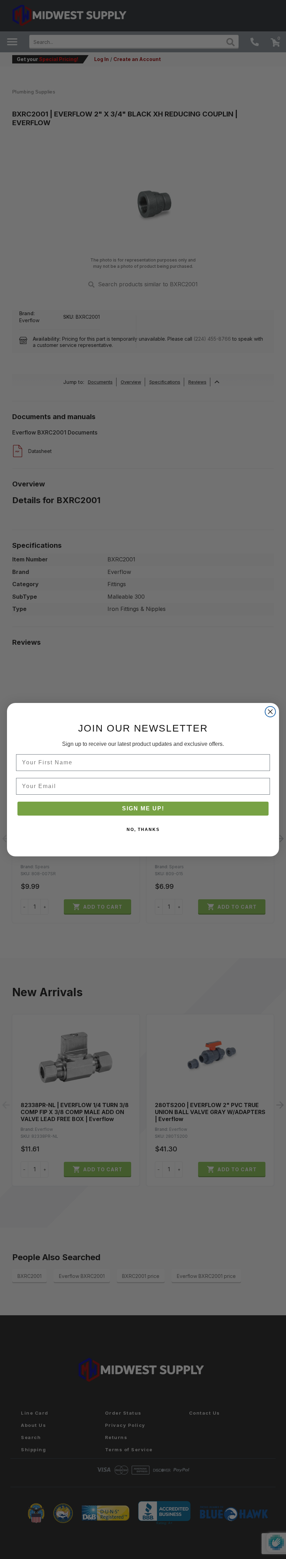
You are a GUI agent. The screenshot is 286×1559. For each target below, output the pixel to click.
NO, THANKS (143, 829)
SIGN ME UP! (143, 808)
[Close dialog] (270, 711)
